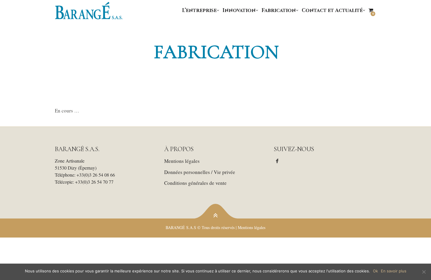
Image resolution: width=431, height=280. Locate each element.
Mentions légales (182, 161)
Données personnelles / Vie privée (199, 172)
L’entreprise (199, 10)
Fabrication (279, 10)
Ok (375, 271)
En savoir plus (393, 271)
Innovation (239, 10)
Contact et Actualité (332, 10)
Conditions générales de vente (195, 183)
